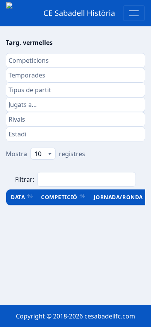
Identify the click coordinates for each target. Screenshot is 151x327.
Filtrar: (24, 179)
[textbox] (75, 60)
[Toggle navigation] (134, 13)
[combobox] (75, 60)
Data (18, 197)
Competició (59, 197)
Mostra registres (45, 154)
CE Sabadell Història (79, 13)
